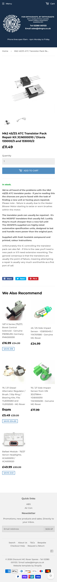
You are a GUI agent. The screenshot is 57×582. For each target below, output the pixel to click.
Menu (9, 3)
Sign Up (49, 529)
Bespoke (42, 542)
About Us (22, 542)
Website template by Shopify (27, 565)
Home (5, 51)
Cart (52, 3)
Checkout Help (17, 546)
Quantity (6, 155)
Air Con (28, 508)
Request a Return (36, 546)
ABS (28, 504)
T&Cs (32, 542)
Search (12, 542)
